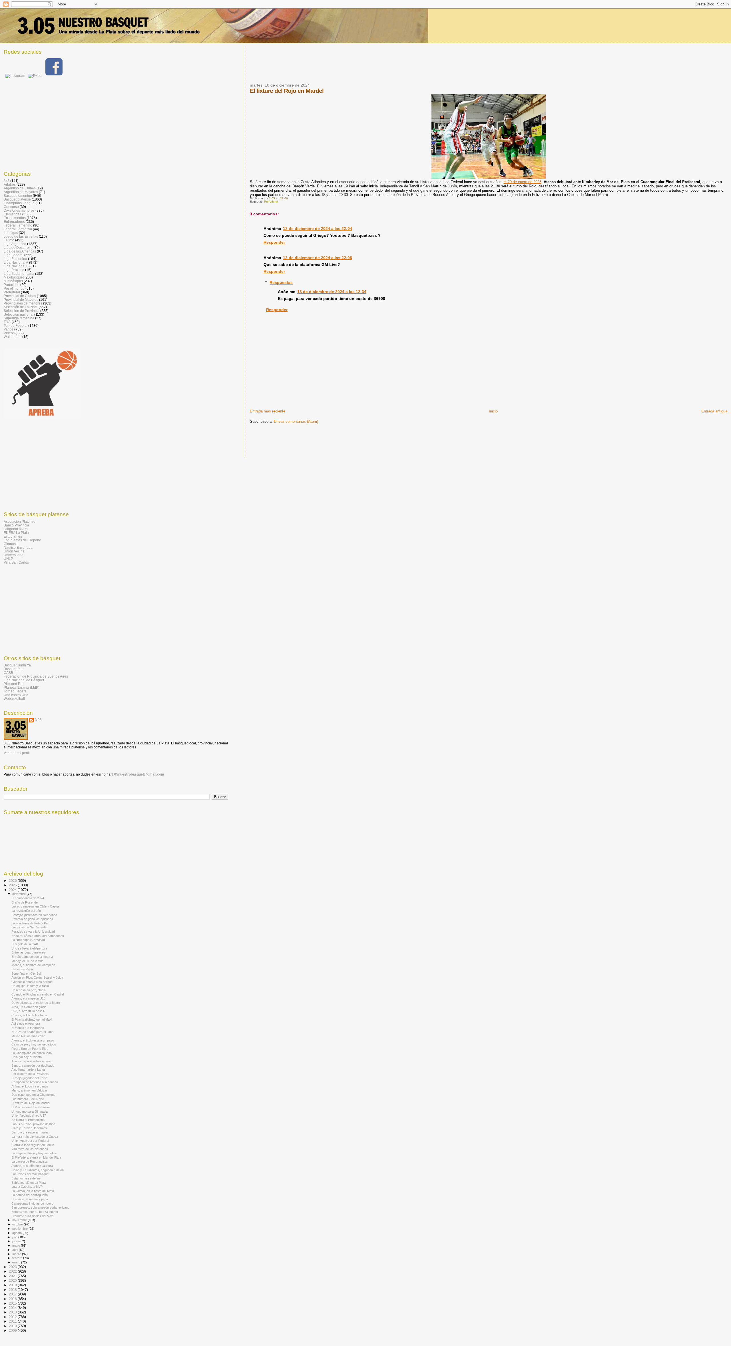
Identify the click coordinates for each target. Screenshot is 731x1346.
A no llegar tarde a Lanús (28, 1069)
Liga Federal (13, 255)
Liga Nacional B (16, 266)
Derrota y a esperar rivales (30, 1132)
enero (16, 1262)
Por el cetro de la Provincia (30, 1073)
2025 (13, 885)
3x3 (6, 181)
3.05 (38, 720)
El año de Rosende (24, 902)
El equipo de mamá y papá (29, 1199)
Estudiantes (13, 536)
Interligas (11, 233)
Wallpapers (12, 336)
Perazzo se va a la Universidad (33, 931)
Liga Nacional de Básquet (24, 680)
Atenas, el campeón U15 (28, 998)
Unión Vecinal (14, 551)
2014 (13, 1307)
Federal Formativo (18, 229)
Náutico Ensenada (18, 547)
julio (15, 1237)
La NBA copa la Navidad (28, 940)
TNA (7, 322)
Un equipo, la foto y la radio (30, 986)
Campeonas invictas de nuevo (32, 1203)
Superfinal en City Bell (26, 973)
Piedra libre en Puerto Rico (29, 1048)
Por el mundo (14, 288)
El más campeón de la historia (32, 956)
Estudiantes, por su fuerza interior (34, 1211)
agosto (17, 1233)
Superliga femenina (19, 318)
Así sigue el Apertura (25, 1023)
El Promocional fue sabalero (30, 1107)
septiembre (20, 1228)
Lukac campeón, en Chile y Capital (35, 906)
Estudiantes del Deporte (22, 540)
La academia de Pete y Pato (30, 923)
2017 (13, 1294)
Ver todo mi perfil (17, 753)
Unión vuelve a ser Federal (30, 1140)
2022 (13, 1271)
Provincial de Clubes (20, 296)
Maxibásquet (14, 277)
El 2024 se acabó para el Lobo (32, 1031)
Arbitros (10, 184)
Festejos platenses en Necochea (34, 915)
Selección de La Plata (21, 307)
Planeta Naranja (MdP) (21, 687)
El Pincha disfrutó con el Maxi (31, 1019)
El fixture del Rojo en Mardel (30, 1103)
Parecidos (11, 285)
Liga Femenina (15, 259)
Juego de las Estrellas (21, 236)
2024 (13, 890)
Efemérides (12, 214)
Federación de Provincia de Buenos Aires (36, 676)
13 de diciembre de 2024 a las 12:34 (331, 291)
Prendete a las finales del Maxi (32, 1216)
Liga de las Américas (20, 251)
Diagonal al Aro (16, 529)
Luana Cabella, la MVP (27, 1186)
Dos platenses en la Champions (33, 1094)
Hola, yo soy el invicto (26, 1057)
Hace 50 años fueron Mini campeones (37, 936)
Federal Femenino (18, 225)
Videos (9, 333)
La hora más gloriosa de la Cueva (34, 1136)
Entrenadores (14, 221)
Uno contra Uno (16, 695)
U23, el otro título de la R (28, 1011)
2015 (13, 1303)
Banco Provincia (16, 525)
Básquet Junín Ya (17, 665)
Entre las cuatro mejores (28, 952)
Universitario (13, 555)
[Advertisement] (354, 66)
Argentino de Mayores (21, 192)
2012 (13, 1317)
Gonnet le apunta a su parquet (32, 982)
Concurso (11, 207)
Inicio (493, 411)
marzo (17, 1254)
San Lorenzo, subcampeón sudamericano (40, 1207)
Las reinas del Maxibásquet (30, 1174)
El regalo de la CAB (24, 944)
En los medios (15, 218)
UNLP (8, 558)
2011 (13, 1321)
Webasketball (14, 698)
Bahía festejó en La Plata (28, 1182)
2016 (13, 1299)
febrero (17, 1258)
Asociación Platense (19, 521)
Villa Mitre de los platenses (29, 1149)
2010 (13, 1326)
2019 (13, 1285)
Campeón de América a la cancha (34, 1082)
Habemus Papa (22, 969)
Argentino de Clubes (20, 188)
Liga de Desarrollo (18, 247)
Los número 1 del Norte (27, 1099)
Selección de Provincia (21, 311)
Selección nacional (18, 314)
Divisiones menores (19, 210)
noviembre (20, 1220)
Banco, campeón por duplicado (32, 1065)
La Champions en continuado (31, 1053)
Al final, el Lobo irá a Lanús (29, 1086)
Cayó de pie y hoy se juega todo (33, 1044)
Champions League (19, 203)
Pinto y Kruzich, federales (29, 1128)
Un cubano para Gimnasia (29, 1111)
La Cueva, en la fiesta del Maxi (32, 1191)
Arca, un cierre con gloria (28, 1007)
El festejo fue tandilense (27, 1027)
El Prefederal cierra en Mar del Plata (36, 1157)
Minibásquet (13, 281)
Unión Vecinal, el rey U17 (28, 1115)
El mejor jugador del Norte (29, 1078)
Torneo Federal (15, 325)
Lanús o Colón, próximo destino (33, 1124)
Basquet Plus (14, 669)
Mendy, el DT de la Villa (27, 961)
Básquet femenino (18, 195)
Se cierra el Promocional (28, 1119)
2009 (13, 1330)
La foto (9, 240)
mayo (16, 1245)
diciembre (19, 894)
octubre (18, 1224)
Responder (274, 242)
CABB (8, 672)
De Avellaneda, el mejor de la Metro (35, 1002)
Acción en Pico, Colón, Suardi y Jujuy (37, 977)
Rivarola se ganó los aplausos (32, 919)
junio (15, 1241)
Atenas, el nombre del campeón (33, 965)
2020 (13, 1280)
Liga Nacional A (16, 262)
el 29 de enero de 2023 (522, 182)
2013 (13, 1312)
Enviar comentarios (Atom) (296, 421)
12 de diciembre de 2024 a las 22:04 (317, 228)
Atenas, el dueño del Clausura (32, 1165)
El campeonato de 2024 (27, 898)
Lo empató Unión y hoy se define (34, 1153)
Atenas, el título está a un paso (32, 1040)
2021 (13, 1276)
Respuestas (281, 282)
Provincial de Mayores (21, 299)
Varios (8, 329)
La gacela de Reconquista (29, 1161)
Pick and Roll (14, 684)
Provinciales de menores (23, 303)
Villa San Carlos (16, 562)
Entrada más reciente (267, 411)
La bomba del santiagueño (29, 1195)
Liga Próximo (14, 270)
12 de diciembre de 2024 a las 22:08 (317, 257)
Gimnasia (11, 544)
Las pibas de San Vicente (29, 927)
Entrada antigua (714, 411)
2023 (13, 1267)
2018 (13, 1289)
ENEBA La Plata (16, 532)
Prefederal (271, 201)
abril (15, 1249)
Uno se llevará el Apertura (29, 948)
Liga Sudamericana (19, 273)
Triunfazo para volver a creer (31, 1061)
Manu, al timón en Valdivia (29, 1090)
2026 (13, 880)
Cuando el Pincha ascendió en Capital (37, 994)
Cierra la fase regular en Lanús (32, 1145)
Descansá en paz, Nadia (28, 990)
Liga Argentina (15, 244)
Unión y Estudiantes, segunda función (37, 1170)
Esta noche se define (26, 1178)
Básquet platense (17, 199)
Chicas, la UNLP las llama (29, 1015)
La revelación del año (26, 910)
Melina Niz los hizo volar (28, 1036)
